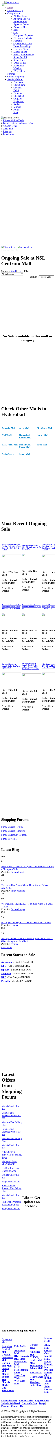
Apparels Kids (20, 21)
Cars (15, 32)
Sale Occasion (26, 1400)
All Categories (20, 16)
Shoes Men (18, 65)
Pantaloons (8, 134)
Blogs (42, 1403)
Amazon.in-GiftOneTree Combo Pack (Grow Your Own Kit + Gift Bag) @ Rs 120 (11, 547)
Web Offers (19, 71)
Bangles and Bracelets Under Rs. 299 (11, 1115)
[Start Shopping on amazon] (25, 247)
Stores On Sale (29, 1403)
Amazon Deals (10, 126)
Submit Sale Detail (10, 1403)
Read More (6, 947)
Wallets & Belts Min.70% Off (9, 1162)
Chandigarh (19, 85)
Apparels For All (21, 18)
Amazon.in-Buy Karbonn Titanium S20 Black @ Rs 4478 (31, 606)
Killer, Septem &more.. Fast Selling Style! (12, 1155)
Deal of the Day (15, 10)
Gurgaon (17, 98)
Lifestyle (7, 131)
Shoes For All (20, 57)
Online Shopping (15, 76)
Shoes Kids (18, 60)
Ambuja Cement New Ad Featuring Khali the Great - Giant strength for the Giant (27, 939)
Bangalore (18, 82)
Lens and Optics (21, 49)
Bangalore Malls (7, 1340)
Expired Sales (42, 1400)
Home (10, 7)
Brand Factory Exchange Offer (18, 123)
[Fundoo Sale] (11, 2)
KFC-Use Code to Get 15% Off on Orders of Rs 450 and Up (31, 547)
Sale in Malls (15, 79)
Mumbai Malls (48, 1339)
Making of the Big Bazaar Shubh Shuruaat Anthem (26, 922)
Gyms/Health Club (22, 43)
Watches (17, 68)
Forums (11, 74)
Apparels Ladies (21, 24)
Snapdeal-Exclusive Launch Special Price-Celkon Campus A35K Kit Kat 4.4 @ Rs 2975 (30, 666)
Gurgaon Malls (34, 1346)
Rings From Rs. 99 (11, 1181)
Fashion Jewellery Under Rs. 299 (10, 1169)
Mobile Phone (20, 51)
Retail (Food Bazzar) (23, 54)
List (19, 271)
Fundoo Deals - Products (13, 831)
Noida (16, 109)
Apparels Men (20, 27)
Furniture (17, 40)
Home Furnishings (22, 46)
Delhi (16, 90)
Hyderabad (18, 101)
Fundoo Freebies (9, 839)
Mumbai (17, 107)
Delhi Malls (20, 1346)
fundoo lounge (18, 872)
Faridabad (18, 93)
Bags (15, 29)
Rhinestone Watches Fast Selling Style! (11, 1203)
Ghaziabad (18, 96)
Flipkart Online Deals (13, 120)
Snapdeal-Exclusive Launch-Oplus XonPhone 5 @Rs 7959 (11, 666)
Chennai (17, 87)
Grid (13, 271)
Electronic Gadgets (22, 38)
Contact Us (17, 1406)
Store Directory (9, 1400)
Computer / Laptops (23, 35)
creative (14, 925)
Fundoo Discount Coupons (14, 835)
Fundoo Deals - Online (12, 827)
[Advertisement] (27, 167)
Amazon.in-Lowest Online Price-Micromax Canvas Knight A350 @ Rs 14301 (11, 606)
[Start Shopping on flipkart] (8, 247)
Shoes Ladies (19, 63)
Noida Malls (36, 1372)
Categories (14, 13)
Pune (15, 112)
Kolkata (17, 104)
